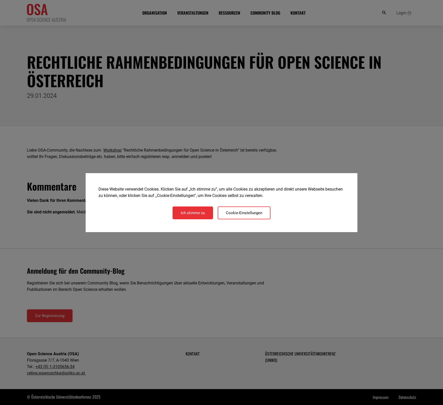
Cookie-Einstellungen (244, 213)
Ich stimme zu (193, 213)
